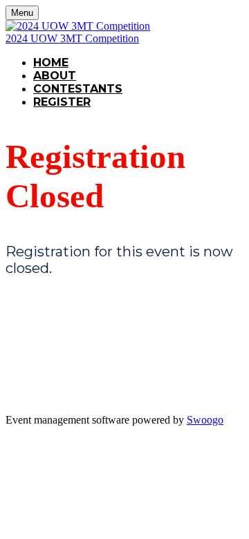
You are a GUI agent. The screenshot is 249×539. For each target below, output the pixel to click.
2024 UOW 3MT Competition (72, 38)
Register (62, 101)
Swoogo (205, 420)
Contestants (77, 88)
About (54, 75)
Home (50, 62)
